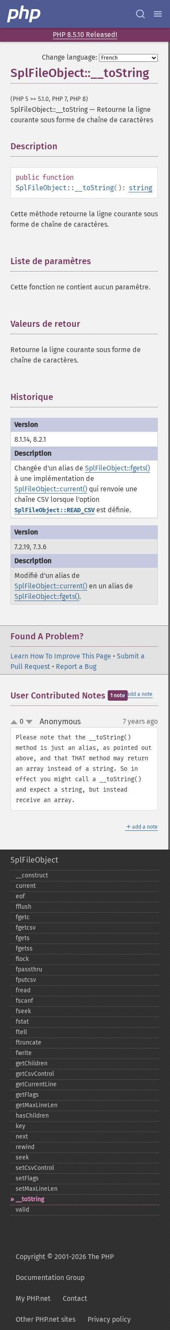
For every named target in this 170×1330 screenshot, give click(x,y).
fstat (22, 1021)
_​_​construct (32, 875)
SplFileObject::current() (50, 489)
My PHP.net (33, 1298)
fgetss (24, 948)
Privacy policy (109, 1319)
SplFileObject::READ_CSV (54, 510)
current (26, 886)
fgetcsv (26, 927)
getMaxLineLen (37, 1105)
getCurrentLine (36, 1084)
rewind (25, 1147)
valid (22, 1209)
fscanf (24, 1000)
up (15, 722)
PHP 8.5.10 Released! (85, 34)
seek (22, 1157)
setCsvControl (35, 1168)
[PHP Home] (24, 14)
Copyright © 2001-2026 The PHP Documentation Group (65, 1267)
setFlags (27, 1178)
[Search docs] (140, 14)
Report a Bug (76, 666)
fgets (23, 938)
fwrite (24, 1053)
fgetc (23, 917)
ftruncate (28, 1042)
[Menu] (158, 14)
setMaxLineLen (37, 1188)
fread (23, 990)
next (22, 1136)
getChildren (32, 1063)
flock (22, 959)
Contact (75, 1298)
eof (20, 896)
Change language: (69, 57)
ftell (21, 1032)
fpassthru (29, 969)
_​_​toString (30, 1199)
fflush (23, 906)
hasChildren (32, 1115)
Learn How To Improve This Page (60, 656)
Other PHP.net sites (45, 1319)
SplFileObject (34, 860)
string (140, 188)
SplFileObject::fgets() (117, 468)
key (20, 1126)
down (29, 722)
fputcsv (26, 980)
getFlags (27, 1094)
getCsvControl (35, 1074)
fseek (23, 1011)
